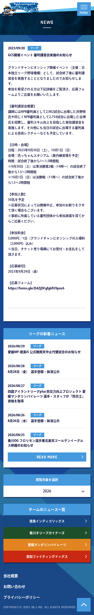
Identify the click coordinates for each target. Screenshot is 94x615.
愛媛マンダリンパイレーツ (47, 544)
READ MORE (47, 457)
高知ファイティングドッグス (47, 556)
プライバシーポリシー (21, 597)
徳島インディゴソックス (47, 521)
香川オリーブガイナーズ (47, 533)
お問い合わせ (14, 586)
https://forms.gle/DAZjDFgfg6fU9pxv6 (36, 288)
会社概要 (10, 576)
